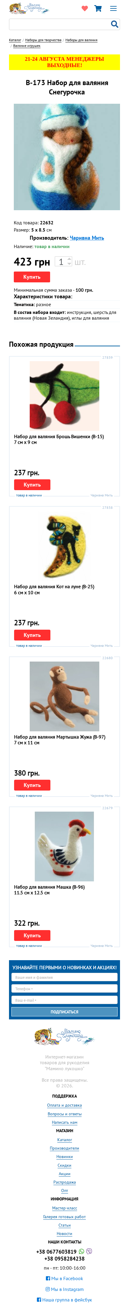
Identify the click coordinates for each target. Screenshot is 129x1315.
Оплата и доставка (64, 1105)
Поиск (115, 24)
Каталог (64, 1139)
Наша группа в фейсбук (66, 1300)
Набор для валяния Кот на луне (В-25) (54, 586)
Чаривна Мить (87, 237)
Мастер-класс (64, 1208)
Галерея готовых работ (64, 1216)
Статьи (64, 1225)
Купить (31, 276)
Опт (64, 1190)
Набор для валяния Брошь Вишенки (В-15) (59, 436)
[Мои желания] (84, 8)
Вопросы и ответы (65, 1114)
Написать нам (64, 1122)
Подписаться (64, 1012)
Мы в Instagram (67, 1289)
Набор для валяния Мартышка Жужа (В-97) (59, 737)
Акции (64, 1173)
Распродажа (64, 1182)
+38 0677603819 (57, 1251)
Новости (64, 1233)
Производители (64, 1148)
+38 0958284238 (64, 1258)
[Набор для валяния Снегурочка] (67, 157)
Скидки (64, 1165)
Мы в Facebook (66, 1278)
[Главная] (29, 8)
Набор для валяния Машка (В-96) (49, 887)
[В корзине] (97, 8)
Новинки (64, 1156)
